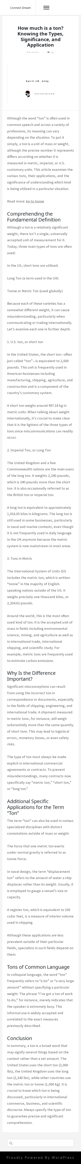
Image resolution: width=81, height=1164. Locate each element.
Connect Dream (20, 8)
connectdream (45, 94)
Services (33, 52)
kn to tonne (35, 201)
